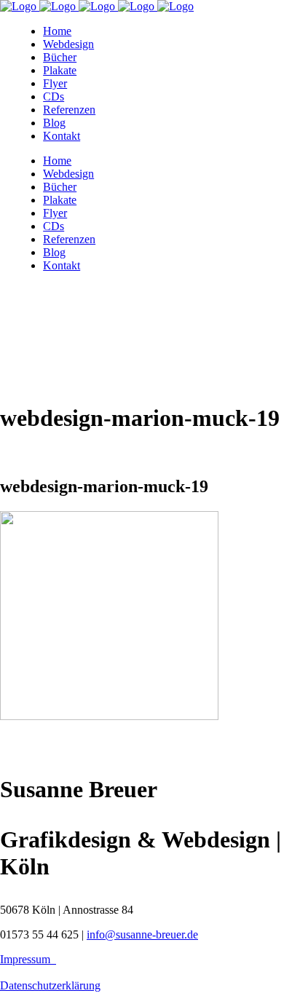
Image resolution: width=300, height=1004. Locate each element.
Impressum (28, 959)
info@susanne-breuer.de (142, 934)
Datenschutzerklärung (50, 985)
